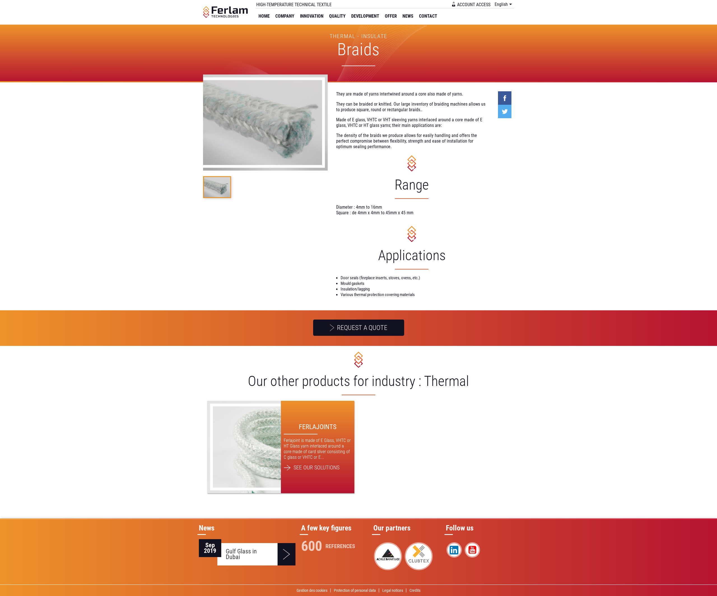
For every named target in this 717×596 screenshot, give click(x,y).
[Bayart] (388, 556)
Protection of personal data (355, 590)
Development (365, 16)
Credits (414, 590)
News (407, 16)
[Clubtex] (419, 556)
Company (284, 16)
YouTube (472, 550)
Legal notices (392, 590)
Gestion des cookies (312, 590)
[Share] (504, 98)
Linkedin (454, 550)
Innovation (311, 16)
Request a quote (361, 328)
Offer (391, 16)
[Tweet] (504, 111)
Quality (337, 16)
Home (264, 16)
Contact (428, 16)
